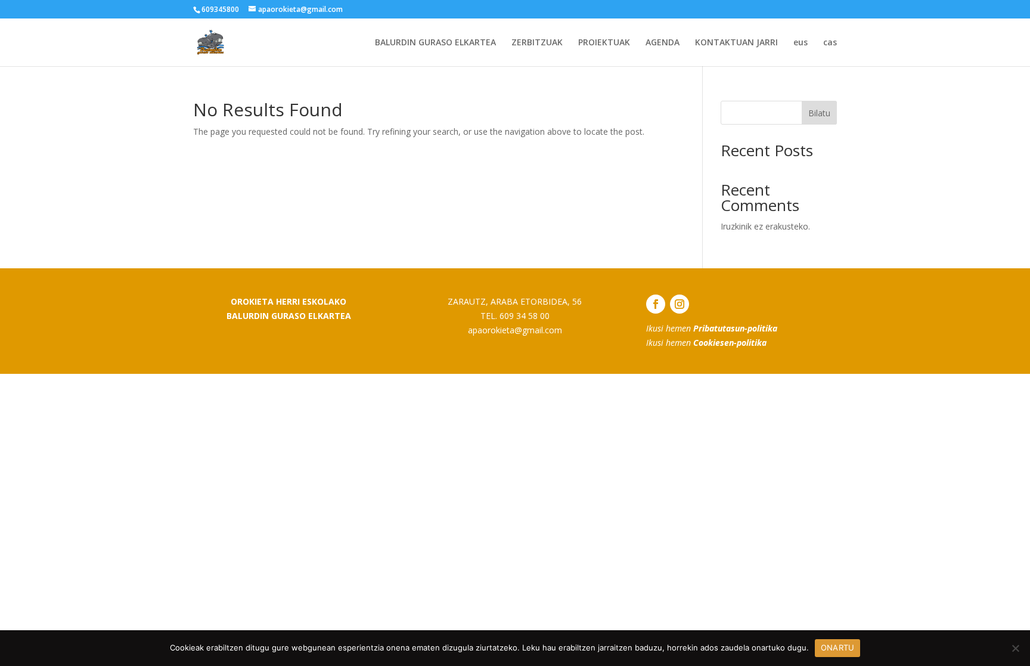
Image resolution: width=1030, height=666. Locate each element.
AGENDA (663, 43)
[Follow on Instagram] (679, 304)
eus (800, 43)
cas (830, 43)
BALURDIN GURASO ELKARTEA (435, 43)
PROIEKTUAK (604, 43)
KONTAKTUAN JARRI (736, 43)
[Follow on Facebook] (655, 304)
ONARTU (838, 647)
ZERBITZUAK (537, 43)
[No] (1015, 648)
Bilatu (819, 113)
